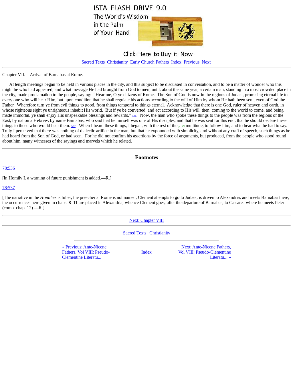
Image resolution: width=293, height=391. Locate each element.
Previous (191, 62)
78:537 (8, 187)
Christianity (117, 62)
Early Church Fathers (149, 62)
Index (176, 62)
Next (206, 62)
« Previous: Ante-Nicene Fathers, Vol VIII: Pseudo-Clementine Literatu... (86, 252)
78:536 (8, 168)
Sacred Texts (93, 62)
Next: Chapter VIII (146, 220)
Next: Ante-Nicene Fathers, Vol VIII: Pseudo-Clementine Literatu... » (204, 252)
